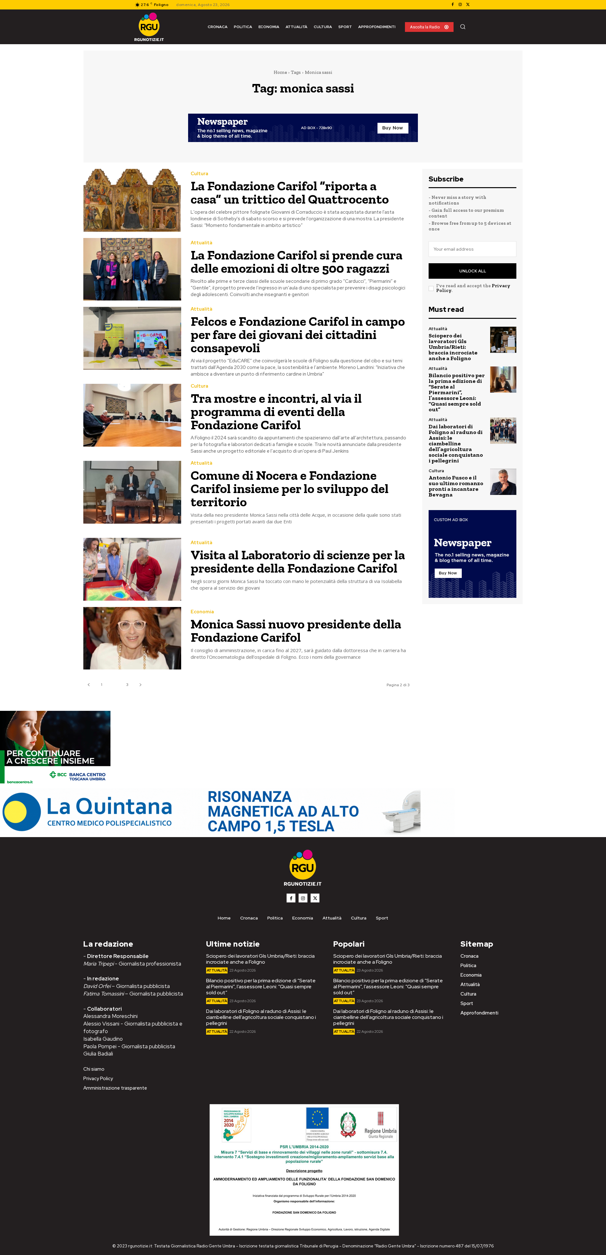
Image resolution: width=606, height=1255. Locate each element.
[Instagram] (460, 5)
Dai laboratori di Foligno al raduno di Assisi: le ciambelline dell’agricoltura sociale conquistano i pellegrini (456, 443)
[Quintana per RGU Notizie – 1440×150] (227, 834)
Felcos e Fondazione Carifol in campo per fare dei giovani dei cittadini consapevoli (298, 334)
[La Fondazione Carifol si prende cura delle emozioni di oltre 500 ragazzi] (132, 269)
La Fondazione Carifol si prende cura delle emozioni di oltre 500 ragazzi (296, 261)
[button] (463, 26)
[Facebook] (452, 5)
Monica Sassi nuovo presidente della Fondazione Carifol (296, 630)
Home (280, 72)
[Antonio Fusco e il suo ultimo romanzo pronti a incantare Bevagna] (503, 482)
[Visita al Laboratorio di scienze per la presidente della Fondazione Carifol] (132, 569)
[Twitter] (468, 5)
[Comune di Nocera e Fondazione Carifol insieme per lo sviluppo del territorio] (132, 492)
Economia (202, 612)
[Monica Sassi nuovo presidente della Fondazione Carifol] (132, 638)
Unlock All (472, 271)
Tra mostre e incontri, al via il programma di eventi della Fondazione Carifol (276, 411)
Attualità (201, 243)
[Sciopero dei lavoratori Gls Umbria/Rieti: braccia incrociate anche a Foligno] (503, 340)
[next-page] (140, 685)
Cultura (199, 173)
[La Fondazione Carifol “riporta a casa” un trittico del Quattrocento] (132, 200)
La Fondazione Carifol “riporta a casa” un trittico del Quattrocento (290, 192)
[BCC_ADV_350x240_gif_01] (55, 785)
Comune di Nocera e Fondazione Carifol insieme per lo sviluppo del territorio (290, 488)
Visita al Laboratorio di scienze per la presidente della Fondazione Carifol (298, 561)
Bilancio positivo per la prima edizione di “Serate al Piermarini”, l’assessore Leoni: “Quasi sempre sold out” (457, 392)
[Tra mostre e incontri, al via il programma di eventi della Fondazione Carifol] (132, 415)
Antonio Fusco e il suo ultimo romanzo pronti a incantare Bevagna (456, 486)
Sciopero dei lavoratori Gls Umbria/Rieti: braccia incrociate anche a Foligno (453, 347)
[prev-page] (88, 685)
